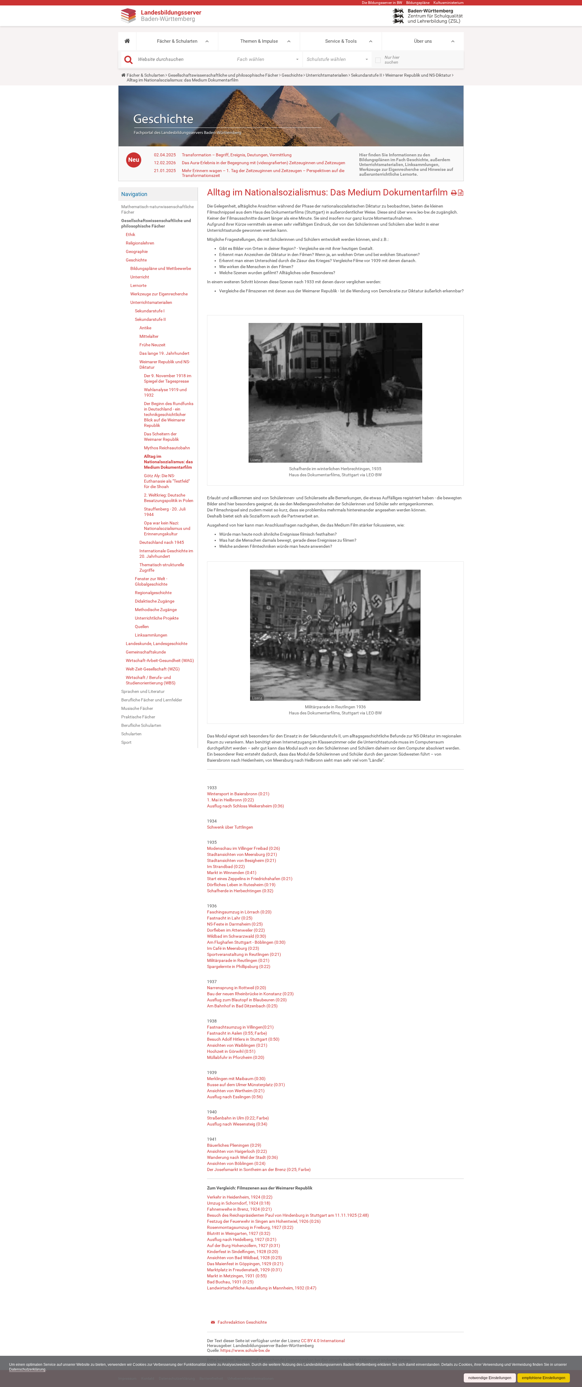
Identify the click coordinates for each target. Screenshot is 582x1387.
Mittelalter (149, 336)
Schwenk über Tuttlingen (230, 827)
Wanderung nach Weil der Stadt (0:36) (242, 1157)
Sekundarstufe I (150, 310)
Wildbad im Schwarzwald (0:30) (236, 936)
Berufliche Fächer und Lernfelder (151, 699)
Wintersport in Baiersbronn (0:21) (238, 793)
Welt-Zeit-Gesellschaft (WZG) (153, 669)
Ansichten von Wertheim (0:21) (236, 1090)
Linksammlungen (151, 635)
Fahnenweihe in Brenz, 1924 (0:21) (239, 1209)
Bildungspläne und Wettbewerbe (160, 268)
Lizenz (255, 460)
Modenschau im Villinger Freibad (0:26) (243, 848)
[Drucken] (454, 191)
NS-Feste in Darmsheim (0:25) (235, 924)
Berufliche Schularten (141, 725)
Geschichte (292, 75)
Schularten (131, 733)
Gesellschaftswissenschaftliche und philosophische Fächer (223, 75)
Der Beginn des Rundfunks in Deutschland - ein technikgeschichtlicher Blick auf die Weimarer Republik (168, 414)
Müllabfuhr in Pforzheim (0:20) (235, 1057)
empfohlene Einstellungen (543, 1378)
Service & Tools (341, 41)
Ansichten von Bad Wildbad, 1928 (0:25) (244, 1257)
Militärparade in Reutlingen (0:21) (238, 960)
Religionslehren (140, 243)
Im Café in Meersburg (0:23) (233, 948)
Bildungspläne (418, 3)
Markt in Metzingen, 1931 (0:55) (237, 1275)
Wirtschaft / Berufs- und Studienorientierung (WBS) (151, 680)
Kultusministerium (448, 3)
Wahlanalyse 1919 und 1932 (165, 392)
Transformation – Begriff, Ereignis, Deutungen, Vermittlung (237, 154)
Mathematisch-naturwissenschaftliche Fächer (157, 209)
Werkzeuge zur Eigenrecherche (159, 293)
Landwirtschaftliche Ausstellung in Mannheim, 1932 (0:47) (261, 1288)
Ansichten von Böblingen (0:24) (236, 1163)
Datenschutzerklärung (27, 1369)
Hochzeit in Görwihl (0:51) (231, 1051)
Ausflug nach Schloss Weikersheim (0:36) (245, 805)
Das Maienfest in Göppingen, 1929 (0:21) (245, 1263)
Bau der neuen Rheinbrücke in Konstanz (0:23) (250, 993)
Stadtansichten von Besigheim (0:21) (241, 860)
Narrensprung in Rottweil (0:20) (236, 987)
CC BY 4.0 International (323, 1340)
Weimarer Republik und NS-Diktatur (418, 75)
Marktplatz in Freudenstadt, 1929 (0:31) (244, 1269)
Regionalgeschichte (153, 592)
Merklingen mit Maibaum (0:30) (236, 1078)
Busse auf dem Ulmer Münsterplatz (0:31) (246, 1084)
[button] (127, 41)
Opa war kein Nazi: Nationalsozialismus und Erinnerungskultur (167, 528)
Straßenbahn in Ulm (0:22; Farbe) (238, 1118)
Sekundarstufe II (366, 75)
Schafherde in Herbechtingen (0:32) (240, 890)
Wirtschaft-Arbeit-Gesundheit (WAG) (160, 660)
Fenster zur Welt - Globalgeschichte (151, 581)
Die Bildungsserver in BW (382, 3)
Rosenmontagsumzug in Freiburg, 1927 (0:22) (250, 1227)
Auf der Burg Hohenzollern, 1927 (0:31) (243, 1245)
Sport (126, 742)
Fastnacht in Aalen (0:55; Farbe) (237, 1033)
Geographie (137, 251)
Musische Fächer (137, 708)
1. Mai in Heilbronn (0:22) (230, 799)
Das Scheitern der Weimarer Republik (161, 436)
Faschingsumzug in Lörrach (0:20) (239, 912)
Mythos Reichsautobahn (167, 447)
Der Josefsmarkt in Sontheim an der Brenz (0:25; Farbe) (259, 1169)
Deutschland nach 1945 (161, 542)
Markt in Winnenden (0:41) (231, 872)
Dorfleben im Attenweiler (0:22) (236, 930)
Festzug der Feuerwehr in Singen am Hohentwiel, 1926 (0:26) (264, 1221)
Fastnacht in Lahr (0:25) (230, 918)
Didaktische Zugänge (154, 601)
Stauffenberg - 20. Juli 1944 (165, 512)
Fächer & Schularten (177, 41)
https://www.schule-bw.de (245, 1350)
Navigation (134, 194)
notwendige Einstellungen (489, 1378)
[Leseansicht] (460, 191)
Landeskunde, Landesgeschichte (156, 643)
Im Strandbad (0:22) (226, 866)
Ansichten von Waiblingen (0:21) (237, 1045)
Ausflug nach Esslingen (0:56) (235, 1096)
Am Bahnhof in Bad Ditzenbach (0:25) (242, 1005)
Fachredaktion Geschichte (242, 1322)
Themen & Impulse (259, 41)
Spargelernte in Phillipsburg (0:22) (238, 966)
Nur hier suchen (392, 60)
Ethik (130, 234)
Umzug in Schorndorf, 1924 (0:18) (238, 1203)
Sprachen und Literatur (143, 691)
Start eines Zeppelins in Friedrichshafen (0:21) (250, 878)
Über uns (423, 41)
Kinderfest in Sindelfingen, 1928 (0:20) (242, 1251)
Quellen (142, 626)
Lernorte (138, 285)
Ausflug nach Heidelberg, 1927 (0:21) (241, 1239)
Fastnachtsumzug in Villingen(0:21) (240, 1027)
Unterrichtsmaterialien (327, 75)
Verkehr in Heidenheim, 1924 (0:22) (240, 1197)
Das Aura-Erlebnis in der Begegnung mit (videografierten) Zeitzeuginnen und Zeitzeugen (263, 162)
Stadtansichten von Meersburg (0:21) (242, 854)
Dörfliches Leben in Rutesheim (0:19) (241, 884)
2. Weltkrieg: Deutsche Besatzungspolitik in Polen (168, 498)
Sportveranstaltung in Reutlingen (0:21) (244, 954)
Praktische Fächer (138, 716)
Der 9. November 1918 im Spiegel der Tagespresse (167, 378)
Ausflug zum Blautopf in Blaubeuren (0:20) (247, 999)
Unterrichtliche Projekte (157, 618)
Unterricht (139, 276)
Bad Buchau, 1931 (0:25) (230, 1281)
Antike (145, 327)
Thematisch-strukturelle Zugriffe (161, 567)
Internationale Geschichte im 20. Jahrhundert (166, 553)
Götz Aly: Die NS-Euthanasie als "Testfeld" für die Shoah (167, 481)
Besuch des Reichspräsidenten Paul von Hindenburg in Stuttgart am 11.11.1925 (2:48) (288, 1215)
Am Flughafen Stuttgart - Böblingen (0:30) (246, 942)
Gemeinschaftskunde (146, 652)
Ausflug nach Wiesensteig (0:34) (237, 1124)
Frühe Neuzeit (152, 344)
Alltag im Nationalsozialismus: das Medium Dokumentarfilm (168, 462)
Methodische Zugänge (156, 609)
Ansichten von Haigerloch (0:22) (237, 1151)
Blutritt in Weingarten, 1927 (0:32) (238, 1233)
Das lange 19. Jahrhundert (164, 353)
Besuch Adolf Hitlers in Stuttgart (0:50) (243, 1039)
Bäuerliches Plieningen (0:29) (234, 1145)
